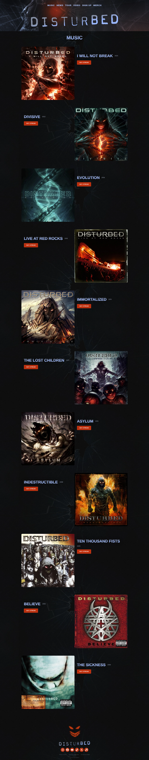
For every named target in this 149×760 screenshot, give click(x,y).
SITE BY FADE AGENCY (74, 757)
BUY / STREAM (84, 62)
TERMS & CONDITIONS (74, 754)
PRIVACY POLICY (63, 754)
